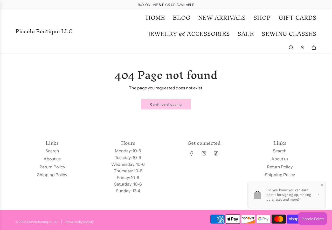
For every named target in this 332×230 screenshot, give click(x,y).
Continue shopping (166, 104)
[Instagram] (204, 153)
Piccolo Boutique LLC (44, 31)
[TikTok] (216, 153)
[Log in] (302, 47)
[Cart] (314, 47)
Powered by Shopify (80, 222)
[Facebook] (191, 153)
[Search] (291, 47)
